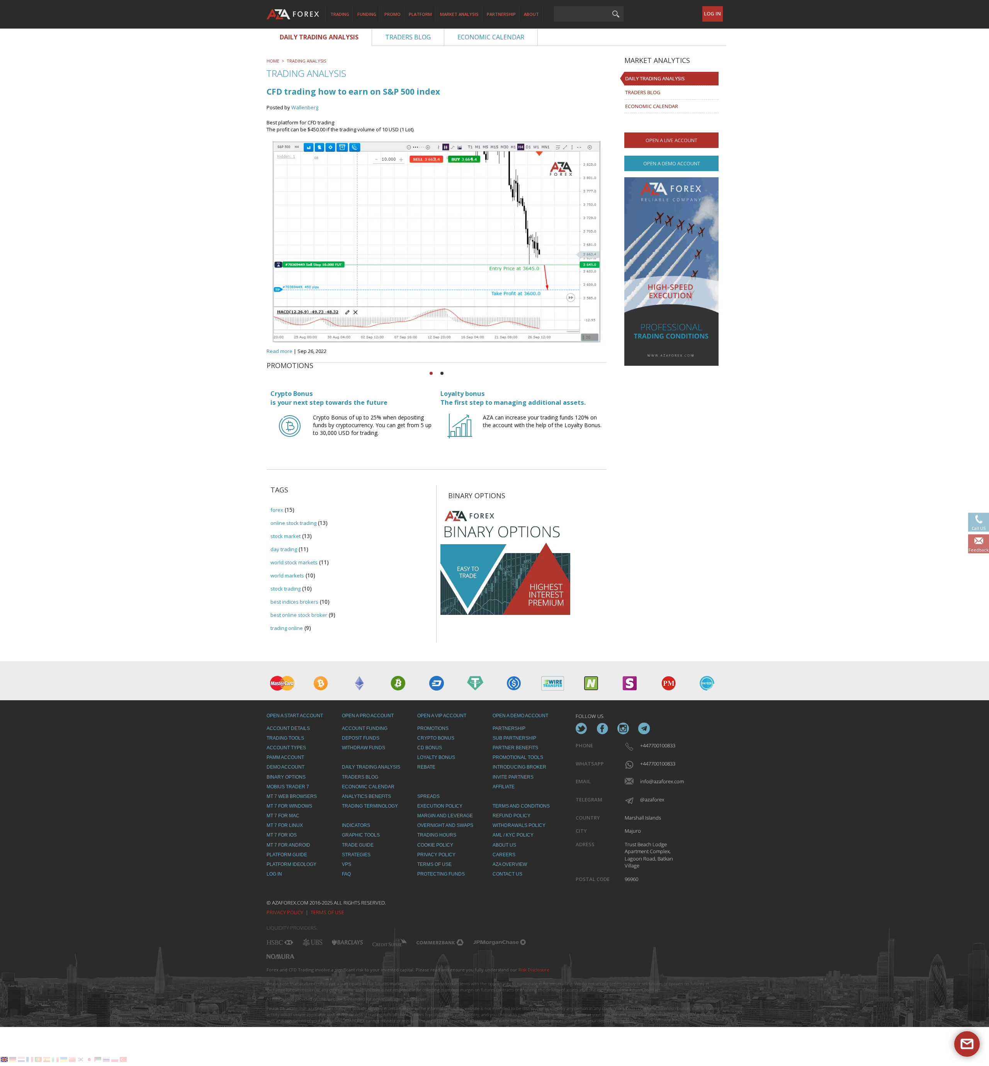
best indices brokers (294, 601)
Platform (420, 14)
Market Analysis (459, 14)
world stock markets (294, 562)
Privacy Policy (285, 912)
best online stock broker (298, 614)
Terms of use (327, 912)
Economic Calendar (651, 106)
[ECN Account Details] (671, 271)
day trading (283, 549)
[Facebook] (602, 728)
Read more (279, 351)
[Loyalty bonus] (459, 433)
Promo (392, 14)
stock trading (285, 588)
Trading (339, 14)
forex (276, 509)
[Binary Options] (505, 560)
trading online (286, 628)
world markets (287, 575)
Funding (366, 14)
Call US (979, 528)
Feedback (979, 550)
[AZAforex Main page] (293, 14)
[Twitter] (581, 728)
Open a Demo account (671, 163)
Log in (712, 13)
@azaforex (652, 799)
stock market (285, 536)
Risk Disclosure (533, 970)
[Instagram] (623, 728)
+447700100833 (657, 745)
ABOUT (531, 14)
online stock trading (293, 522)
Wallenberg (304, 107)
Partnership (501, 14)
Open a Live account (671, 140)
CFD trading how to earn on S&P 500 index (353, 91)
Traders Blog (642, 92)
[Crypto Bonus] (289, 433)
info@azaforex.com (657, 781)
